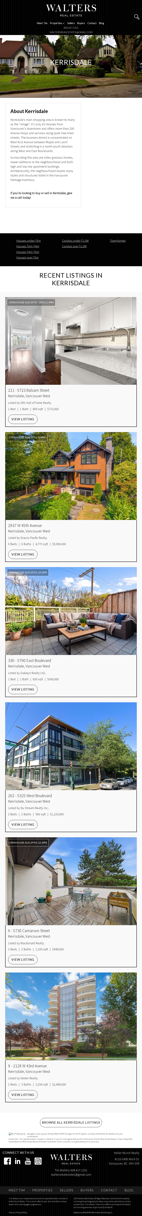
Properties (42, 1190)
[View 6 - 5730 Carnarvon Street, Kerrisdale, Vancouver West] (71, 881)
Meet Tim (42, 23)
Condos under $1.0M (75, 241)
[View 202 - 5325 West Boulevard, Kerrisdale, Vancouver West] (71, 746)
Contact (92, 23)
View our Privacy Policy (18, 1212)
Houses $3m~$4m (27, 246)
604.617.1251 (71, 27)
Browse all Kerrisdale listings (71, 1122)
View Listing (22, 419)
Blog (101, 23)
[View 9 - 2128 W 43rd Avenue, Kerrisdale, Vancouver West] (71, 1016)
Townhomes (118, 241)
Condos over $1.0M (74, 246)
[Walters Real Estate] (71, 10)
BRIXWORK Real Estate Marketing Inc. (97, 1212)
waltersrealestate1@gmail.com (71, 32)
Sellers (71, 23)
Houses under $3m (28, 241)
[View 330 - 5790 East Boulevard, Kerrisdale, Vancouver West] (71, 611)
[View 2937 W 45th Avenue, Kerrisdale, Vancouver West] (71, 476)
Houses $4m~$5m (27, 252)
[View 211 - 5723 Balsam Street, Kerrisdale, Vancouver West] (71, 341)
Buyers (81, 23)
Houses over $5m (27, 257)
